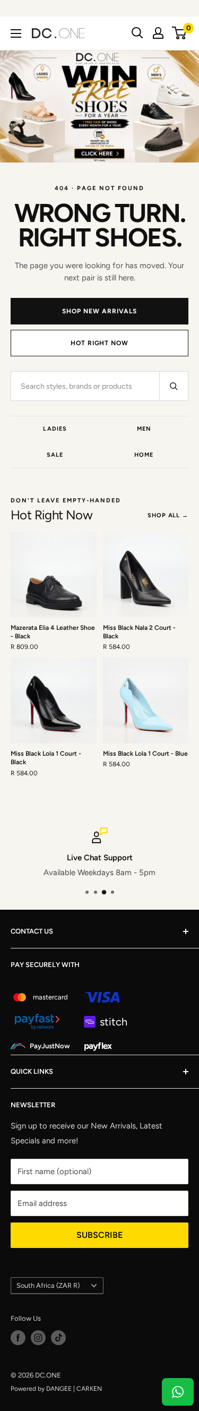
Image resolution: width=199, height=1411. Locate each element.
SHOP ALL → (168, 515)
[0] (179, 33)
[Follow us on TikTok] (58, 1337)
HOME (143, 454)
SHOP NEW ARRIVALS (99, 311)
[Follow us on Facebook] (18, 1337)
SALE (55, 454)
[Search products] (173, 386)
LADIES (55, 428)
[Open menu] (16, 33)
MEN (144, 428)
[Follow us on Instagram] (38, 1337)
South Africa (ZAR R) (48, 1285)
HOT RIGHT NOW (99, 343)
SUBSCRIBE (99, 1235)
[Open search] (137, 33)
